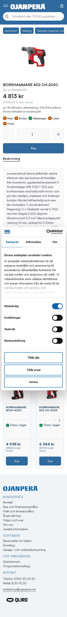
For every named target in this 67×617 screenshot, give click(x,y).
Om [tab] (54, 242)
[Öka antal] (58, 134)
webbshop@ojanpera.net (19, 589)
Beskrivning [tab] (11, 158)
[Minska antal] (8, 134)
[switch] (57, 318)
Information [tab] (33, 242)
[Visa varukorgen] (62, 6)
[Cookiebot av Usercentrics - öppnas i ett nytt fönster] (47, 231)
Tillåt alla (33, 357)
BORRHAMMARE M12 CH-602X (49, 409)
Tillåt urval (33, 369)
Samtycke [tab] (12, 242)
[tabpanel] (33, 214)
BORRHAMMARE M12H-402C (16, 409)
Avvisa (33, 382)
